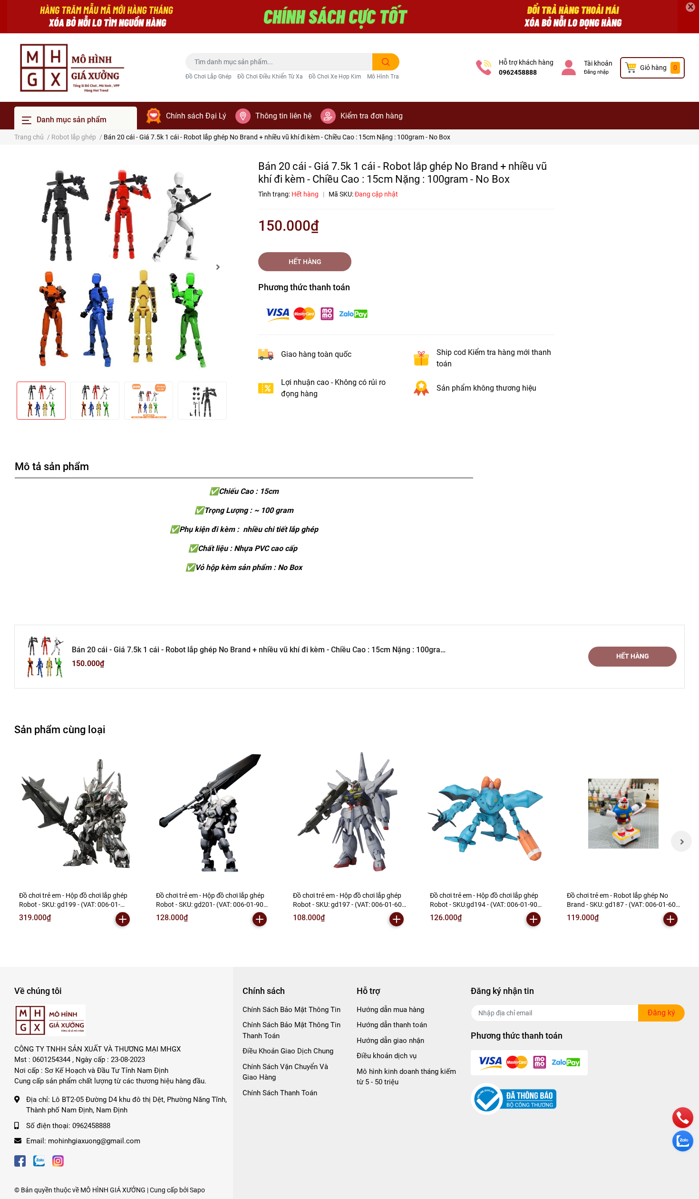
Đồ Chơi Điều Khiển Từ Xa (270, 76)
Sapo (197, 1190)
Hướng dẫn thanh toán (392, 1025)
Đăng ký (661, 1012)
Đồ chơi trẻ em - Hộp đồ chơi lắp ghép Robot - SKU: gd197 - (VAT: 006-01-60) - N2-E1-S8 (348, 905)
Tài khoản (598, 63)
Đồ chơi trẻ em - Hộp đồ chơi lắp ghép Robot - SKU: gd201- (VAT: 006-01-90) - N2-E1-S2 (212, 905)
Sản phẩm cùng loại (60, 729)
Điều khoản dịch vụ (387, 1056)
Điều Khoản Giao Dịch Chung (288, 1051)
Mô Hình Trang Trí (390, 76)
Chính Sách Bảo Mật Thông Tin (291, 1009)
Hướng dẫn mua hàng (390, 1009)
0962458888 (518, 72)
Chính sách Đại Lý (196, 115)
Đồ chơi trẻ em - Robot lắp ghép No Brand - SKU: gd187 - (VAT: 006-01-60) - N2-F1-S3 (622, 905)
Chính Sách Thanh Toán (280, 1093)
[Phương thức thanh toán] (316, 313)
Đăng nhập (596, 72)
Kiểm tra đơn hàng (371, 115)
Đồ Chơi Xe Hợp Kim (335, 76)
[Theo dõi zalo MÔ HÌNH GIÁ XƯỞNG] (39, 1160)
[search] (385, 61)
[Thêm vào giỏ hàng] (123, 919)
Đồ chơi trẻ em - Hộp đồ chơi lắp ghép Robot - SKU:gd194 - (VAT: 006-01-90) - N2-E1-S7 (486, 905)
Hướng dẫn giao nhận (390, 1040)
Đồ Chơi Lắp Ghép (208, 76)
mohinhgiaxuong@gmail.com (94, 1141)
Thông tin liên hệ (283, 115)
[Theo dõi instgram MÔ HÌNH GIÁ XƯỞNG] (58, 1160)
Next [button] (217, 266)
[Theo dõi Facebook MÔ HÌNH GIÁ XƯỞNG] (20, 1160)
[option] (121, 267)
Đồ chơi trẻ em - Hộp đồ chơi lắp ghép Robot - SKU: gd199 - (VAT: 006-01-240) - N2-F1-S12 (73, 905)
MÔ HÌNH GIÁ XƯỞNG (113, 1190)
